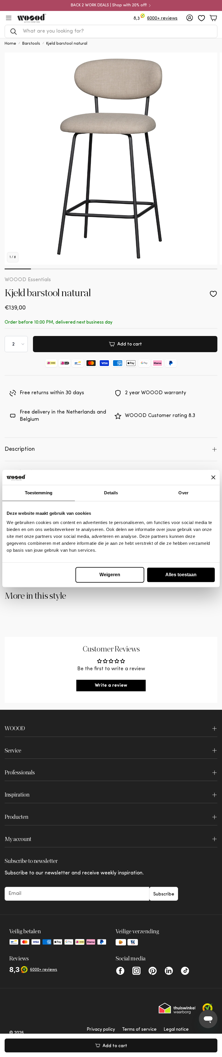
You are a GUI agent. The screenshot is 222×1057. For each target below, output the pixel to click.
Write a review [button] (111, 685)
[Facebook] (120, 970)
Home (10, 44)
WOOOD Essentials (28, 280)
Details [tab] (111, 492)
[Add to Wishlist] (213, 294)
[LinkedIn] (168, 970)
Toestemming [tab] (38, 492)
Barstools (31, 44)
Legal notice (176, 1029)
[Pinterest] (152, 970)
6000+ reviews (162, 18)
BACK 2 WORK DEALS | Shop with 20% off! (109, 5)
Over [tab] (183, 492)
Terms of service (139, 1029)
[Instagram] (136, 970)
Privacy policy (101, 1029)
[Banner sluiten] (213, 477)
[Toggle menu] (9, 18)
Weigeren (109, 574)
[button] (111, 31)
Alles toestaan (181, 574)
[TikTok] (185, 970)
